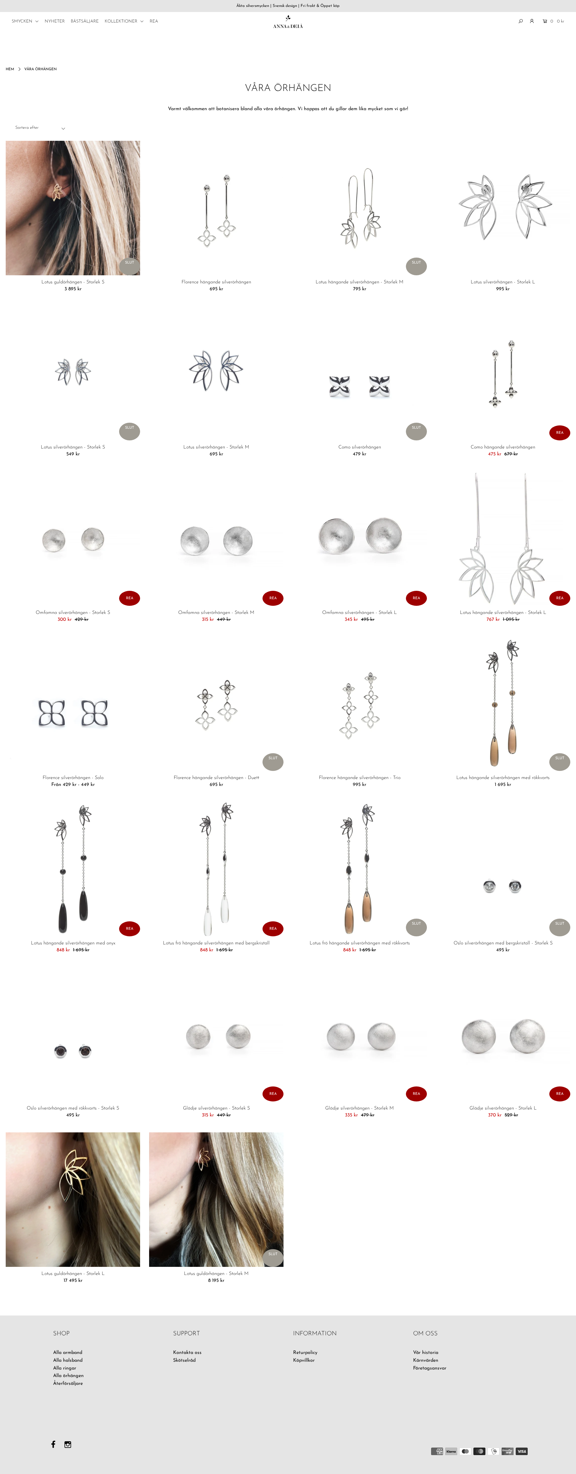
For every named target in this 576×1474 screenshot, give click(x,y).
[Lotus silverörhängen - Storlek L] (503, 208)
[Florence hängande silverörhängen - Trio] (359, 703)
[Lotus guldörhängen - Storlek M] (216, 1199)
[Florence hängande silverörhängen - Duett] (216, 703)
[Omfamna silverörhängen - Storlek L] (359, 538)
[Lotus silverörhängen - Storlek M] (216, 373)
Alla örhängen (68, 1375)
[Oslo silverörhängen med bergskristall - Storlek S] (503, 869)
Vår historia (425, 1352)
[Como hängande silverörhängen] (503, 373)
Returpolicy (305, 1352)
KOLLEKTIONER (122, 21)
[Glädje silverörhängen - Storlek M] (359, 1034)
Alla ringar (64, 1368)
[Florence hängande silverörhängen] (216, 208)
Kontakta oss (187, 1352)
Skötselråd (184, 1360)
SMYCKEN (23, 21)
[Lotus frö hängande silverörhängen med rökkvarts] (359, 869)
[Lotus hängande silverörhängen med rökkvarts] (503, 703)
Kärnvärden (425, 1360)
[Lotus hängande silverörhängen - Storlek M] (359, 208)
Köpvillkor (304, 1360)
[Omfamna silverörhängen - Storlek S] (73, 538)
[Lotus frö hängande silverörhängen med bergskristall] (216, 869)
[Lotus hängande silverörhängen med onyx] (73, 869)
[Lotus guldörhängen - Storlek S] (73, 208)
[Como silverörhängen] (359, 373)
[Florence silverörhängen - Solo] (73, 703)
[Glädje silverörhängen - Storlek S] (216, 1034)
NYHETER (55, 21)
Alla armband (67, 1352)
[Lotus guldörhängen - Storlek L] (73, 1199)
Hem (10, 69)
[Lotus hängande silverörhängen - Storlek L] (503, 538)
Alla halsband (67, 1360)
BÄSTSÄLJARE (85, 21)
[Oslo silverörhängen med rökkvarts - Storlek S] (73, 1034)
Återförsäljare (68, 1383)
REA (154, 21)
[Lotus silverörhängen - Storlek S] (73, 373)
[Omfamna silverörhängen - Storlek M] (216, 538)
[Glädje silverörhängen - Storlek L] (503, 1034)
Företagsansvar (429, 1368)
